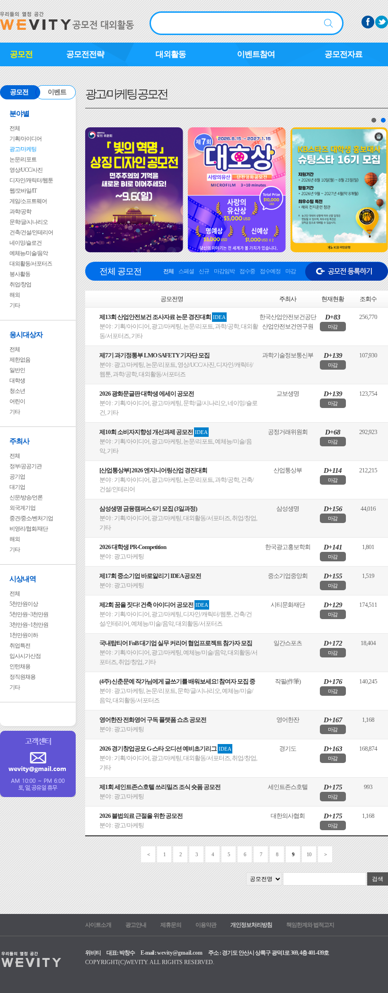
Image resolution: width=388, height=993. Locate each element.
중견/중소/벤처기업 (31, 518)
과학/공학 (20, 211)
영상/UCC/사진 (26, 170)
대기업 (17, 487)
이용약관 (205, 925)
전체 (14, 128)
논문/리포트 (22, 159)
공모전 (21, 54)
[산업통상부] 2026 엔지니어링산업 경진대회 (153, 470)
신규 (204, 271)
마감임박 (224, 271)
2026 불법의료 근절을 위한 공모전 (141, 815)
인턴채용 (19, 666)
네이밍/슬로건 (25, 242)
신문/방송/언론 (26, 497)
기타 (14, 305)
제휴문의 (170, 925)
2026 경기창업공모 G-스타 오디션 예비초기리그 (165, 748)
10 (309, 854)
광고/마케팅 (22, 149)
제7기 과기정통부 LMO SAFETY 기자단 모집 (154, 355)
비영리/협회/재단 (28, 528)
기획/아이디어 (25, 138)
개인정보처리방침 (251, 925)
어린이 (17, 401)
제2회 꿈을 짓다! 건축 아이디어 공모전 (153, 604)
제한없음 (19, 359)
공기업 (17, 476)
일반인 (17, 370)
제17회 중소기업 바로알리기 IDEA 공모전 (150, 575)
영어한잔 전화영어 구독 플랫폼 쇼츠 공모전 (152, 719)
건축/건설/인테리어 (31, 232)
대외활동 (171, 54)
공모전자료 (343, 54)
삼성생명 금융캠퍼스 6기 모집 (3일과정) (148, 508)
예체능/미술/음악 (28, 253)
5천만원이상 (23, 604)
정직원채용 (22, 677)
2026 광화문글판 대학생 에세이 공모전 (146, 393)
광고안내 (135, 925)
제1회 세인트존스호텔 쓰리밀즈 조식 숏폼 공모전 (159, 786)
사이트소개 (98, 925)
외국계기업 (22, 508)
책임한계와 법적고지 (310, 925)
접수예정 (270, 271)
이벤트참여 (256, 54)
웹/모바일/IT (22, 190)
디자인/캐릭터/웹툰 (31, 180)
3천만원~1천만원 (28, 624)
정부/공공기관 (25, 466)
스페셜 (186, 271)
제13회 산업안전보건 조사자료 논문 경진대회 (162, 316)
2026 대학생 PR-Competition (132, 546)
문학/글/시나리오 (28, 222)
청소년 (17, 391)
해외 (14, 295)
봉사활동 (19, 274)
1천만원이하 (23, 635)
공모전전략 (85, 54)
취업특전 (19, 645)
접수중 (247, 271)
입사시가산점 (25, 656)
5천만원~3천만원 (28, 614)
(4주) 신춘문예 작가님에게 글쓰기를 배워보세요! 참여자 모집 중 (177, 681)
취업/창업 (20, 284)
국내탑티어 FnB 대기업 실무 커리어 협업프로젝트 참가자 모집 (175, 643)
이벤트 (57, 92)
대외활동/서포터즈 (30, 263)
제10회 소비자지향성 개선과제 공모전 (153, 431)
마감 (290, 271)
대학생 (17, 380)
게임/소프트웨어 (28, 201)
